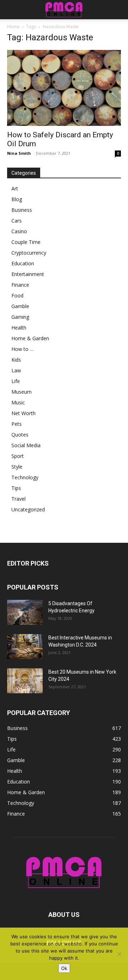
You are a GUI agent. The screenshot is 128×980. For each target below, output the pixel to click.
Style (16, 466)
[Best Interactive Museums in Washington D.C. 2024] (25, 646)
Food (17, 295)
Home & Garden (30, 338)
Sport (17, 456)
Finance (20, 284)
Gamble (20, 306)
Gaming (20, 316)
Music (18, 402)
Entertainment (27, 274)
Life (15, 381)
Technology (24, 477)
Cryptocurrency (28, 252)
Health (18, 327)
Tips (16, 488)
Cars (16, 220)
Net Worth (23, 413)
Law (16, 370)
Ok (64, 968)
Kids (16, 359)
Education (22, 263)
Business (21, 209)
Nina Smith (19, 153)
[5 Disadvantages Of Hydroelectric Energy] (25, 612)
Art (14, 188)
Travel (18, 498)
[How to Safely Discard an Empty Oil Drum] (64, 88)
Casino (19, 231)
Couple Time (26, 242)
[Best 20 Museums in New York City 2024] (25, 680)
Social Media (26, 445)
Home (13, 27)
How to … (22, 349)
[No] (119, 954)
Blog (16, 199)
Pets (16, 423)
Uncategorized (28, 509)
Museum (21, 391)
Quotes (19, 434)
